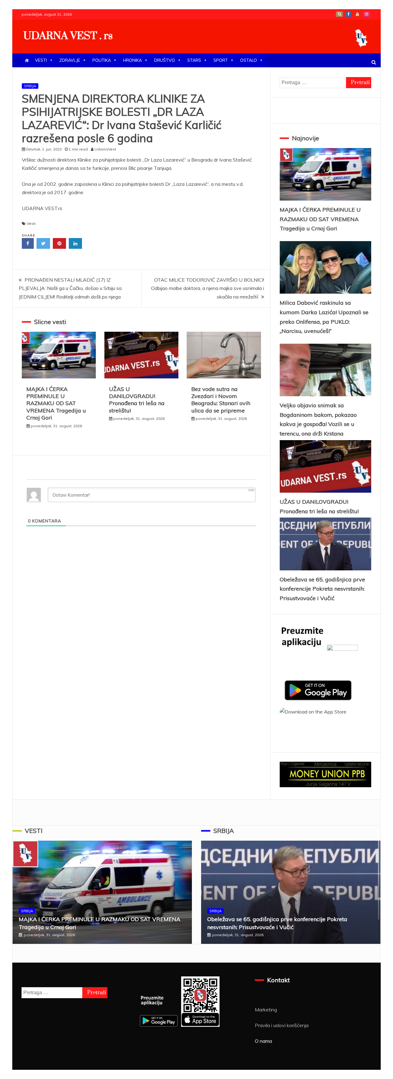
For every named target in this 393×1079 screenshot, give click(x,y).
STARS (194, 60)
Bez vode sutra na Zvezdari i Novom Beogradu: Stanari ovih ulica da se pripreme (220, 399)
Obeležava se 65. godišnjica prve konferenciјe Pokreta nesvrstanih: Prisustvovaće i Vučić (322, 589)
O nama (263, 1041)
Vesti (31, 223)
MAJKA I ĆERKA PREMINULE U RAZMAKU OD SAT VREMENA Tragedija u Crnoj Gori (56, 403)
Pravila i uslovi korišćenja (282, 1025)
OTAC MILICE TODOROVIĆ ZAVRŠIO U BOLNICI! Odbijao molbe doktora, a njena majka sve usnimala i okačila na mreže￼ (207, 288)
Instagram (366, 14)
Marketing (266, 1010)
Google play (339, 14)
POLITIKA (101, 60)
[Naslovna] (26, 60)
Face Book (348, 14)
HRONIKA (132, 60)
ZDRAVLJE (69, 60)
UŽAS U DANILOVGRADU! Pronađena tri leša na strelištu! (137, 399)
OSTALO (248, 60)
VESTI (41, 60)
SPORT (220, 60)
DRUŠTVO (164, 60)
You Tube (357, 14)
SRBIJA (30, 86)
